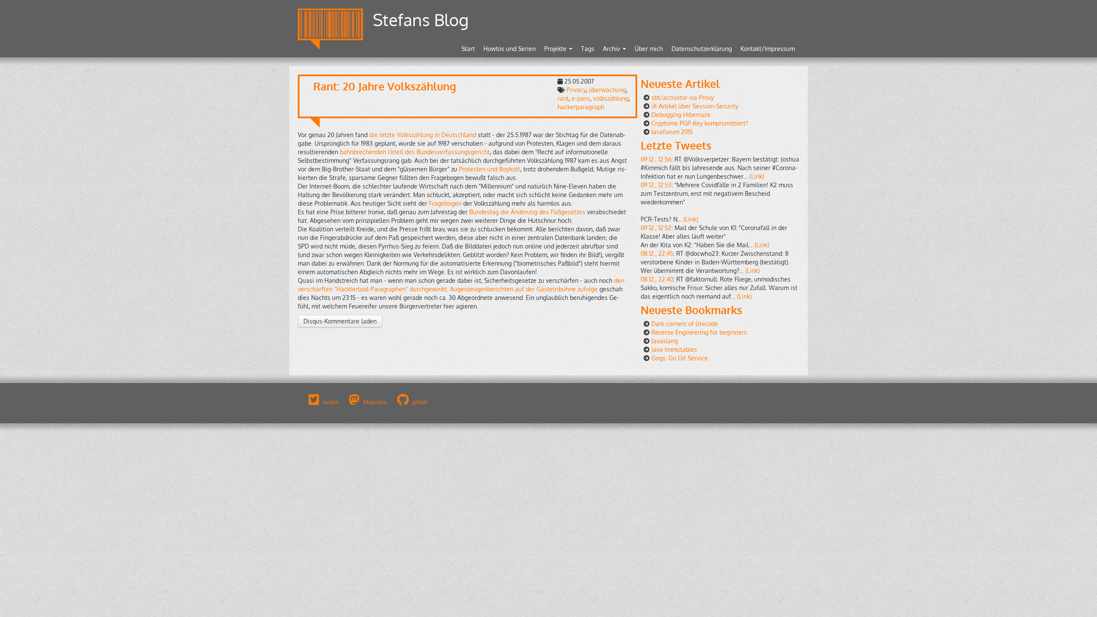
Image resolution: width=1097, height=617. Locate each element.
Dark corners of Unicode (684, 323)
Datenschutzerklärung (701, 48)
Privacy (576, 89)
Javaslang (664, 340)
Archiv (612, 48)
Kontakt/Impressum (767, 48)
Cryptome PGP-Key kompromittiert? (699, 123)
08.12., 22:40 (657, 279)
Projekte (556, 48)
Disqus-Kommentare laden (340, 321)
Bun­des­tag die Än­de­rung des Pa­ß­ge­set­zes (527, 212)
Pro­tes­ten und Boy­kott (489, 169)
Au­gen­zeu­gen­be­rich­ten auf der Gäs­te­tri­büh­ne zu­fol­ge (524, 289)
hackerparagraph (580, 107)
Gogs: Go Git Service (679, 358)
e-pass (581, 98)
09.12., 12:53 (656, 185)
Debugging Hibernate (680, 114)
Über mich (649, 48)
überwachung (607, 89)
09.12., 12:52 (656, 227)
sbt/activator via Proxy (682, 97)
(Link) (756, 176)
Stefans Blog (421, 19)
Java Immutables (674, 349)
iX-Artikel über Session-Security (694, 106)
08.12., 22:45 (657, 253)
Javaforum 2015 (672, 131)
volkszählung (611, 98)
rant (563, 98)
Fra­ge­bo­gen (445, 203)
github (420, 402)
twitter (331, 402)
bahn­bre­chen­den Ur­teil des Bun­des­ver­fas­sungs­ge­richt (415, 152)
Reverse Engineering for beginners (699, 332)
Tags (587, 48)
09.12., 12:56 (656, 159)
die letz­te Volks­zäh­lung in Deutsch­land (422, 134)
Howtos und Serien (509, 48)
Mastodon (375, 402)
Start (468, 48)
